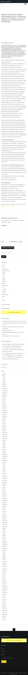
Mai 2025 (3, 401)
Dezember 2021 (4, 476)
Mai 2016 (3, 599)
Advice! (3, 265)
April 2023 (4, 447)
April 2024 (4, 425)
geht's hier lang (3, 367)
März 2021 (4, 493)
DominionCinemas (5, 349)
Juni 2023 (3, 443)
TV (2, 298)
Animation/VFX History (6, 270)
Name (2, 241)
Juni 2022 (3, 465)
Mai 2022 (3, 467)
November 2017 (4, 566)
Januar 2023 (4, 452)
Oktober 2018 (4, 546)
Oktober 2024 (4, 414)
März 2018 (4, 559)
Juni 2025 (3, 399)
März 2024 (4, 427)
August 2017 (4, 572)
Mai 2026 (3, 379)
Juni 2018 (3, 553)
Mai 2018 (3, 555)
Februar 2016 (4, 605)
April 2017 (4, 579)
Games (3, 276)
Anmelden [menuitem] (3, 1)
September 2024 (4, 416)
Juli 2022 (3, 463)
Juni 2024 (3, 421)
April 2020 (4, 513)
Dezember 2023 (4, 432)
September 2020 (4, 504)
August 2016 (4, 594)
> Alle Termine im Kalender (5, 304)
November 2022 (4, 456)
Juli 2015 (3, 618)
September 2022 (4, 460)
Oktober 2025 (4, 392)
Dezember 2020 (4, 498)
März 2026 (4, 383)
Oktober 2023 (4, 436)
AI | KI (3, 267)
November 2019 (4, 522)
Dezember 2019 (4, 520)
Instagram (8, 206)
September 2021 (4, 482)
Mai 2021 (3, 489)
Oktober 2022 (4, 458)
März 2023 (4, 449)
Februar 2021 (4, 495)
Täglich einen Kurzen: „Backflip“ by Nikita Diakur (13, 347)
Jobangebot (4, 279)
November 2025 (4, 390)
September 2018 (4, 548)
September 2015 (4, 614)
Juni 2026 (3, 377)
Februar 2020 (4, 517)
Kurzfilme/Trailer (5, 285)
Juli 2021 (3, 485)
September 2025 (4, 394)
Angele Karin (4, 344)
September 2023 (4, 438)
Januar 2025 (4, 408)
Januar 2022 (4, 474)
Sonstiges (3, 292)
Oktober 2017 (4, 568)
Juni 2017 (3, 575)
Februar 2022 (4, 473)
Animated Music (4, 268)
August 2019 (4, 528)
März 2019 (4, 537)
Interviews (4, 278)
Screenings (4, 290)
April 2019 (4, 535)
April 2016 (4, 601)
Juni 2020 (3, 509)
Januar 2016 (4, 607)
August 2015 (4, 616)
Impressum (3, 650)
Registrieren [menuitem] (8, 1)
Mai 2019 (3, 533)
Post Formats (4, 289)
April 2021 (4, 491)
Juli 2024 (3, 419)
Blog (2, 648)
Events (3, 274)
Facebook (4, 206)
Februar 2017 (4, 583)
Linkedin (3, 208)
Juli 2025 (3, 397)
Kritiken (3, 283)
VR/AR (3, 300)
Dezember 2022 (4, 454)
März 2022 (4, 471)
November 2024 (4, 412)
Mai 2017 (3, 577)
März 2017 (4, 581)
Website (20, 241)
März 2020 (4, 515)
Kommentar (4, 225)
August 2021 (4, 484)
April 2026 (4, 381)
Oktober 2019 (4, 524)
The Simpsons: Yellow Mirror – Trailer (8, 330)
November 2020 (4, 500)
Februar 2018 (4, 561)
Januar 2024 (4, 430)
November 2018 (4, 544)
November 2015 (4, 610)
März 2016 (4, 603)
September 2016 (4, 592)
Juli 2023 (3, 441)
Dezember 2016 (4, 586)
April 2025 (4, 403)
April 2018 (4, 557)
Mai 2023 (3, 445)
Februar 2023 (4, 451)
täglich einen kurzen (5, 294)
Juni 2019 (3, 531)
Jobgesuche (4, 281)
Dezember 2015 (4, 608)
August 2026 (4, 373)
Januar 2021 (4, 496)
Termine (3, 296)
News (3, 287)
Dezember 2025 (4, 388)
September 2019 (4, 526)
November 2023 (4, 434)
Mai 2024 (3, 423)
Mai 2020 (3, 511)
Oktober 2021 (4, 480)
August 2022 (4, 462)
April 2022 (4, 469)
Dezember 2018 (4, 542)
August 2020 (4, 506)
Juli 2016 (3, 596)
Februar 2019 (4, 539)
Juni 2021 (3, 487)
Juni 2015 (3, 619)
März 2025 (4, 405)
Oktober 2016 (4, 590)
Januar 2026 (4, 386)
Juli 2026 (3, 375)
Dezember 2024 (4, 410)
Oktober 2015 (4, 612)
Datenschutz (3, 651)
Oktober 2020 (4, 502)
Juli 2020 (3, 507)
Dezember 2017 (4, 564)
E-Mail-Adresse (13, 241)
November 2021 (4, 478)
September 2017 (4, 570)
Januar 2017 (4, 585)
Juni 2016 (3, 597)
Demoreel (3, 272)
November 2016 (4, 588)
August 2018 (4, 550)
